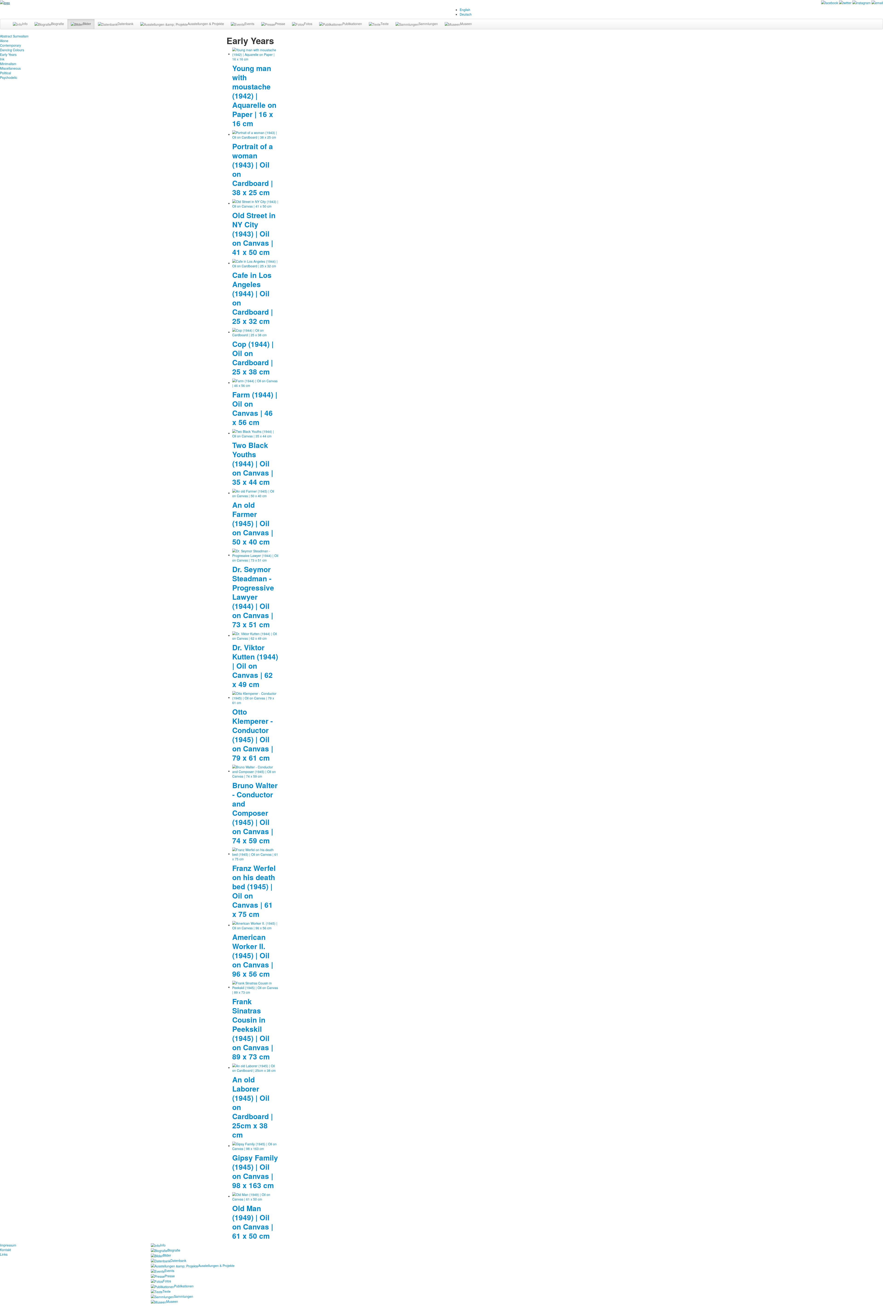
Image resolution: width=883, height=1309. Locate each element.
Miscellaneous (10, 68)
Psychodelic (8, 77)
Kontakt (5, 1249)
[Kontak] (877, 2)
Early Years (8, 54)
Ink (2, 59)
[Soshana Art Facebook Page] (829, 2)
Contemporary (10, 45)
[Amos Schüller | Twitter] (845, 2)
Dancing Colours (12, 50)
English (465, 9)
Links (4, 1254)
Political (5, 73)
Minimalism (8, 63)
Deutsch (466, 14)
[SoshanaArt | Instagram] (861, 2)
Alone (4, 40)
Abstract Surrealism (14, 36)
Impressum (8, 1245)
